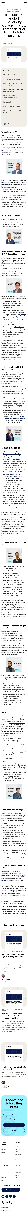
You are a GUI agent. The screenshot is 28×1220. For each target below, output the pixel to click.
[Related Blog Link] (14, 957)
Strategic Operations (4, 1157)
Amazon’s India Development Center (11, 475)
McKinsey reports (19, 137)
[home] (3, 2)
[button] (25, 2)
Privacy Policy (4, 1207)
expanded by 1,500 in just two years (11, 197)
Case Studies (3, 1170)
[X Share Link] (8, 123)
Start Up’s (18, 1146)
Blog (2, 1180)
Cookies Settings (5, 1210)
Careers (17, 1169)
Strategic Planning (18, 1160)
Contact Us (17, 1176)
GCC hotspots (11, 890)
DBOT (3, 1153)
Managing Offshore (18, 1155)
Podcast (3, 1177)
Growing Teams (17, 1150)
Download (4, 1174)
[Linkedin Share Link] (4, 123)
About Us (18, 1172)
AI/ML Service (3, 1148)
